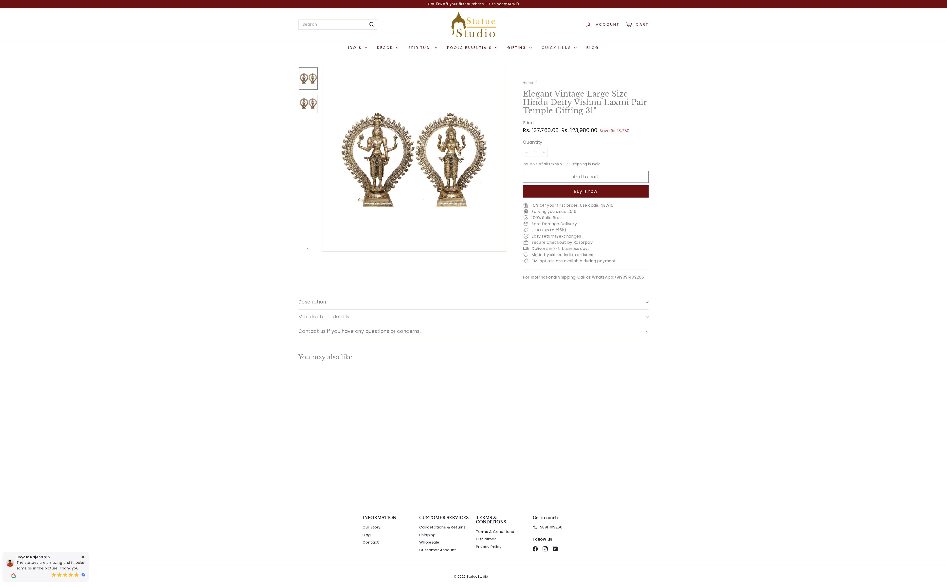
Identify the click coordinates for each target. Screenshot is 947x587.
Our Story (372, 527)
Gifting (517, 47)
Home (528, 83)
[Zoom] (414, 159)
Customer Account (437, 549)
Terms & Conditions (495, 531)
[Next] (308, 247)
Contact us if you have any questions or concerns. (359, 331)
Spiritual (421, 47)
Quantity (532, 142)
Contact (371, 542)
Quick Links (557, 47)
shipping (579, 164)
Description (312, 302)
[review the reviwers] (13, 575)
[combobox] (337, 24)
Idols (356, 47)
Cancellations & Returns (442, 527)
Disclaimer (486, 539)
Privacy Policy (489, 546)
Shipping (427, 534)
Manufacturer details (323, 316)
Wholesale (429, 542)
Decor (386, 47)
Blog (592, 47)
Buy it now (586, 191)
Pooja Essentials (470, 47)
